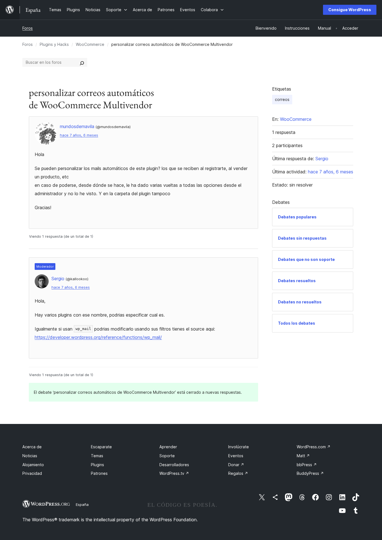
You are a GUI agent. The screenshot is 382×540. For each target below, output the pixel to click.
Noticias (29, 455)
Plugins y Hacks (54, 44)
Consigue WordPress (349, 9)
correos (282, 99)
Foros (27, 28)
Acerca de (32, 446)
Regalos (238, 473)
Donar (236, 464)
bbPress (307, 464)
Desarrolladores (174, 464)
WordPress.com (314, 446)
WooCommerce (90, 44)
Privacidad (32, 473)
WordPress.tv (174, 473)
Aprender (168, 446)
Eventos (235, 455)
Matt (303, 455)
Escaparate (101, 446)
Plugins (97, 464)
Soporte (167, 455)
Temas (97, 455)
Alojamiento (33, 464)
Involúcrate (238, 446)
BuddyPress (310, 473)
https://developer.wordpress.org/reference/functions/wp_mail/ (98, 337)
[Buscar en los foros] (82, 62)
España (82, 504)
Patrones (99, 473)
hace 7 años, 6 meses (79, 135)
